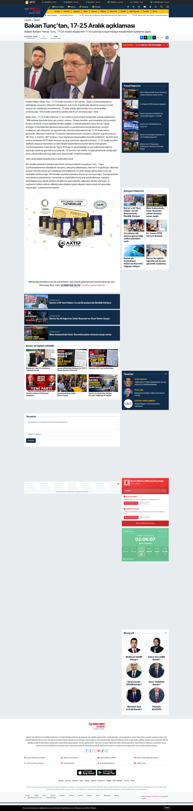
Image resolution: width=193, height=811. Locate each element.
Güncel (67, 11)
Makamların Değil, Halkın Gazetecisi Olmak (150, 394)
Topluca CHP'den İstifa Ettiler (101, 368)
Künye (97, 7)
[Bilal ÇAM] (128, 393)
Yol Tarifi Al (145, 503)
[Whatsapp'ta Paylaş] (150, 37)
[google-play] (106, 772)
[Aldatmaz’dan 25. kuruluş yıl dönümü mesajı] (41, 358)
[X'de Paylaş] (145, 37)
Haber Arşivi (141, 763)
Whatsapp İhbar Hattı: (59, 285)
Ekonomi (113, 11)
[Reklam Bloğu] (72, 223)
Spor (86, 11)
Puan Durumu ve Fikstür (35, 763)
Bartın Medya (51, 798)
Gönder (31, 440)
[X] (90, 751)
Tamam (167, 807)
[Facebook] (86, 751)
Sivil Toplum (134, 11)
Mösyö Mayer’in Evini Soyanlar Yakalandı (147, 405)
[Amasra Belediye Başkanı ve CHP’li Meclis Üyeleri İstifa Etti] (72, 358)
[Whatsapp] (106, 751)
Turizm (146, 11)
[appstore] (86, 772)
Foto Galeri (59, 7)
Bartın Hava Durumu (71, 758)
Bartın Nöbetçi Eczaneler (36, 758)
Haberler (27, 20)
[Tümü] (166, 374)
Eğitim (103, 11)
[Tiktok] (102, 751)
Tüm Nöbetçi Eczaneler (146, 523)
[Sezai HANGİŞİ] (128, 382)
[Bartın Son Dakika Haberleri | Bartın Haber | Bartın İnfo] (32, 11)
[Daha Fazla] (154, 37)
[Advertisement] (72, 264)
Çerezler (101, 808)
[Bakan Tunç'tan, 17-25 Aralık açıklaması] (72, 71)
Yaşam (94, 11)
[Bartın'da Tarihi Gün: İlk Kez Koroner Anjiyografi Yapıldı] (103, 383)
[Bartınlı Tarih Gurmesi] (128, 403)
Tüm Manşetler (68, 763)
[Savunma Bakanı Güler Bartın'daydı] (72, 383)
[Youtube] (98, 751)
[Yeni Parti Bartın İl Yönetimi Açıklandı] (41, 383)
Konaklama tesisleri (34, 798)
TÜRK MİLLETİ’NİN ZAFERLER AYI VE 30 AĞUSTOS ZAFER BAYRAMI (150, 383)
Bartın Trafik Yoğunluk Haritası (147, 758)
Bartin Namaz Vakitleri (108, 758)
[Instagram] (94, 751)
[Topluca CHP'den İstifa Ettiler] (103, 358)
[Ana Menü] (167, 7)
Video (73, 7)
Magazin (107, 795)
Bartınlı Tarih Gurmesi (145, 401)
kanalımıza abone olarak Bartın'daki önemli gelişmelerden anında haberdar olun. (77, 282)
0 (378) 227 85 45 (132, 517)
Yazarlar (85, 7)
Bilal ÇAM (139, 390)
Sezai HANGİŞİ (141, 379)
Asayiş (57, 11)
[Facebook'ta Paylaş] (141, 37)
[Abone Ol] (167, 37)
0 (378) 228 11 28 (132, 503)
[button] (164, 45)
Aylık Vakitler (129, 559)
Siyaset (76, 11)
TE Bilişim (155, 796)
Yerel (155, 11)
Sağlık (123, 11)
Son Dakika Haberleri (107, 763)
